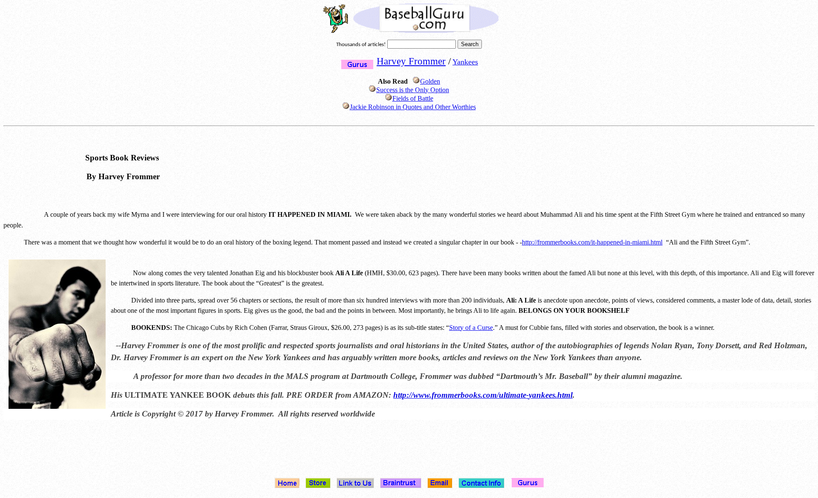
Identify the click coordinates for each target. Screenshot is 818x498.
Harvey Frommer (411, 61)
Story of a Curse (471, 327)
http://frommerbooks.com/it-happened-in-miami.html (592, 242)
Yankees (465, 62)
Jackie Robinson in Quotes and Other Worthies (413, 107)
